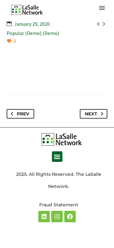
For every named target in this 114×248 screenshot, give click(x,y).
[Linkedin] (44, 216)
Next (91, 114)
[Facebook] (70, 216)
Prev (23, 114)
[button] (57, 156)
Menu (102, 8)
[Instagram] (57, 216)
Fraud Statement (58, 205)
